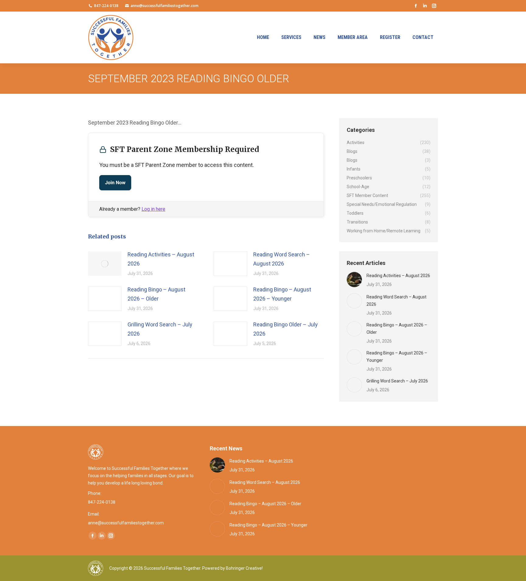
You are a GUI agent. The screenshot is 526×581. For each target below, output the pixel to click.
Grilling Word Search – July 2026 (160, 329)
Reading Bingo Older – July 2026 (285, 329)
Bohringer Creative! (244, 568)
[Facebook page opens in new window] (416, 6)
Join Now (115, 182)
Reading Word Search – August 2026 (281, 259)
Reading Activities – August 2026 (161, 259)
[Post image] (104, 264)
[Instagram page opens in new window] (434, 6)
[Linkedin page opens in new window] (425, 6)
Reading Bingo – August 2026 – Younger (282, 294)
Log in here (153, 209)
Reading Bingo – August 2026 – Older (156, 294)
